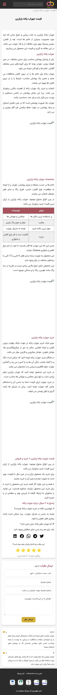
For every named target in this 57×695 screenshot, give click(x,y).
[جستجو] (14, 4)
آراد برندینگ (20, 673)
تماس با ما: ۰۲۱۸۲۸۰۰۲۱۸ (34, 673)
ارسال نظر (28, 619)
